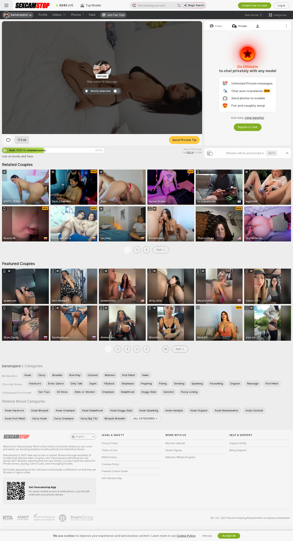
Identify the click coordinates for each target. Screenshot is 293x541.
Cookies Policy (110, 464)
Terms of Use (109, 450)
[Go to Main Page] (33, 5)
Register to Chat (247, 127)
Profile (42, 15)
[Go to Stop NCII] (82, 518)
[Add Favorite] (8, 140)
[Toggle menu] (6, 5)
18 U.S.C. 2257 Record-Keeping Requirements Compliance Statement (250, 518)
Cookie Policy (186, 535)
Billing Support (237, 450)
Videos (59, 15)
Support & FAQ (237, 443)
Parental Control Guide (115, 471)
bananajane (11, 366)
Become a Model (175, 443)
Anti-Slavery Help (112, 478)
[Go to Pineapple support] (63, 518)
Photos (77, 15)
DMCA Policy (109, 457)
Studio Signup (173, 450)
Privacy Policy (110, 443)
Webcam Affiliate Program (180, 457)
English (80, 436)
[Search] (179, 5)
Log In (281, 5)
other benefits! (254, 117)
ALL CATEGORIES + (145, 418)
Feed (92, 15)
